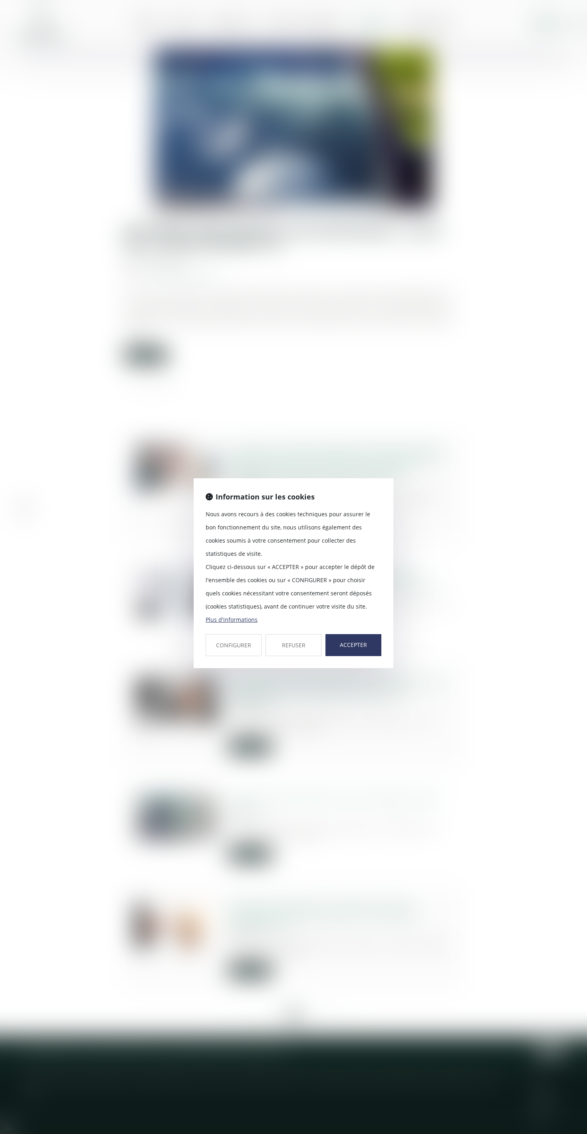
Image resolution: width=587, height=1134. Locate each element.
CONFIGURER (233, 645)
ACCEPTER (353, 645)
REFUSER (293, 645)
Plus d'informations (232, 619)
